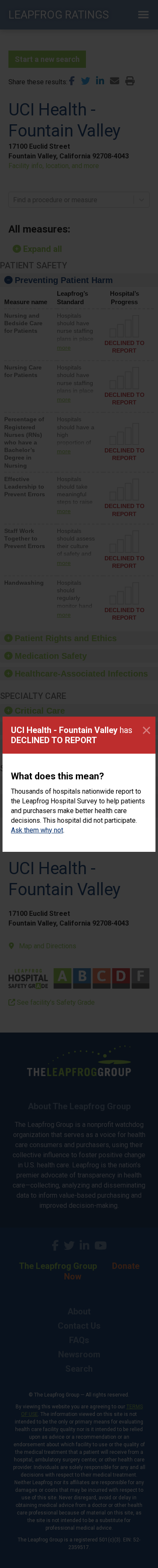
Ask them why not (37, 830)
